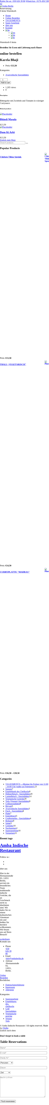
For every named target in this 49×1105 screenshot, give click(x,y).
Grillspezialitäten (12, 804)
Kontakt (8, 28)
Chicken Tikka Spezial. (11, 157)
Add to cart (5, 83)
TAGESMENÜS (12, 20)
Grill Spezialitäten (10, 1010)
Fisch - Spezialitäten (14, 811)
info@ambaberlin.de (15, 958)
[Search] (27, 143)
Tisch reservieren (8, 1101)
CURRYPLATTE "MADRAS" (15, 572)
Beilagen (9, 821)
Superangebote (11, 830)
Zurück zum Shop (8, 140)
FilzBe (5, 1028)
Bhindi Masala (8, 119)
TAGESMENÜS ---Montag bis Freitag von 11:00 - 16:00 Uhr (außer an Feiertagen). (26, 785)
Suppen (8, 789)
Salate (8, 823)
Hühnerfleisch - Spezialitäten (17, 794)
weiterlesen (5, 939)
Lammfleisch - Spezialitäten (17, 796)
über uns (9, 25)
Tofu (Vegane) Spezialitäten (17, 801)
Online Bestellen (12, 18)
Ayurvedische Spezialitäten (17, 75)
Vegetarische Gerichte (14, 799)
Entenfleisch (10, 816)
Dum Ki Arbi (7, 132)
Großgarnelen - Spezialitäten (17, 818)
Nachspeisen (10, 828)
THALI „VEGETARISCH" (13, 364)
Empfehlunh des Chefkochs (17, 791)
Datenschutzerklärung (14, 985)
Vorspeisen (10, 833)
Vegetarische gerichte (10, 1015)
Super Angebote (12, 23)
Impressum (10, 987)
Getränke (9, 826)
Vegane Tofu (8, 1019)
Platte (7, 813)
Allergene (9, 990)
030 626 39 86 (12, 1)
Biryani (8, 806)
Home (8, 15)
